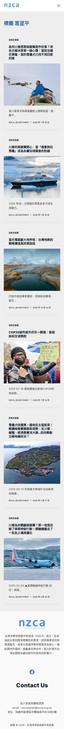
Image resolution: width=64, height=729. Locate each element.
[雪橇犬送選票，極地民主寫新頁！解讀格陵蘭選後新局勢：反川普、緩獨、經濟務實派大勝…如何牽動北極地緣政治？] (32, 463)
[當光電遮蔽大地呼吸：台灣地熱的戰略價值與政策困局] (32, 270)
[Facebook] (32, 671)
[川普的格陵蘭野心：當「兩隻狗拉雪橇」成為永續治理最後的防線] (32, 177)
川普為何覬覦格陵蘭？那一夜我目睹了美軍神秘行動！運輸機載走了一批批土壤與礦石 (31, 529)
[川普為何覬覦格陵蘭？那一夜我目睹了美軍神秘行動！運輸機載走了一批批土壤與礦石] (32, 559)
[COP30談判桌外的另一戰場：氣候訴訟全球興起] (32, 362)
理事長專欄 (14, 40)
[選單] (58, 5)
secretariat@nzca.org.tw (36, 707)
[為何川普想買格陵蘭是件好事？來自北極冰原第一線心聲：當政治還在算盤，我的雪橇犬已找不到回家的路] (32, 84)
